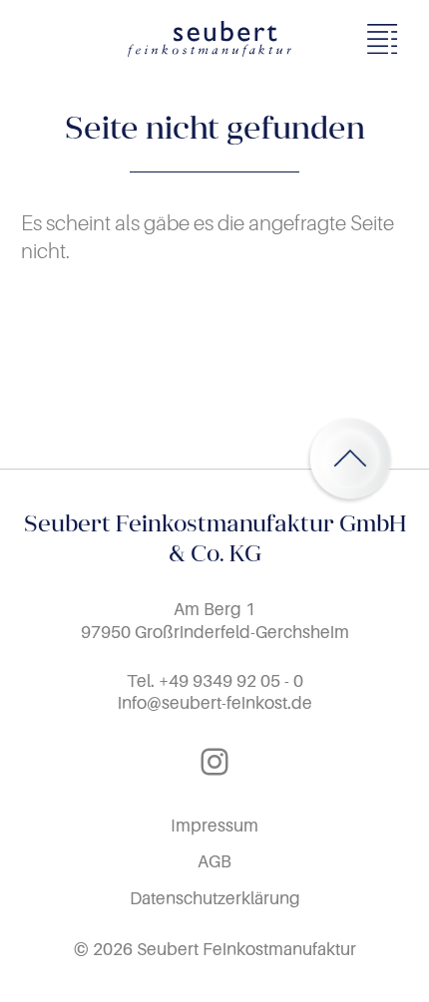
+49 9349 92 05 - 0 (231, 680)
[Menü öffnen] (387, 39)
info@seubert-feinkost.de (215, 702)
